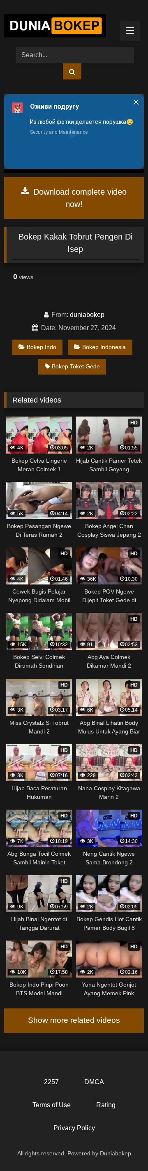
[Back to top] (122, 1146)
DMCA (94, 1081)
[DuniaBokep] (60, 27)
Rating (106, 1104)
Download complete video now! (79, 198)
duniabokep (87, 314)
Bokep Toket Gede (76, 366)
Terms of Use (51, 1104)
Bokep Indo (41, 347)
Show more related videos (74, 1020)
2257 (51, 1081)
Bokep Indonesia (104, 347)
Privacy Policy (74, 1127)
